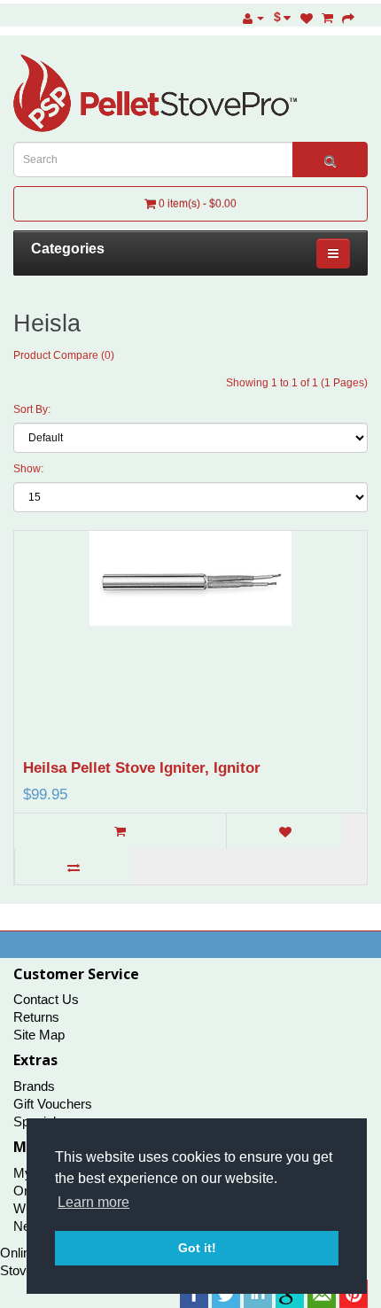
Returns (36, 1016)
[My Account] (253, 18)
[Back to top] (323, 1250)
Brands (34, 1086)
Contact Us (46, 999)
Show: (28, 469)
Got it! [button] (197, 1248)
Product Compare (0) (63, 355)
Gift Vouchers (52, 1103)
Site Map (39, 1034)
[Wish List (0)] (306, 18)
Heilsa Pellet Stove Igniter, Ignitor (141, 767)
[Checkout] (348, 18)
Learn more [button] (93, 1202)
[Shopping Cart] (327, 18)
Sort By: (32, 409)
